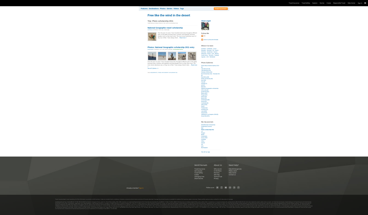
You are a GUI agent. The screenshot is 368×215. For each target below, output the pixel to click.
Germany (203, 52)
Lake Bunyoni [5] (205, 69)
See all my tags (205, 152)
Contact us (232, 174)
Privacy (216, 178)
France (217, 50)
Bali (202, 128)
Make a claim (233, 171)
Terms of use (218, 176)
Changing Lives (199, 176)
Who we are (218, 169)
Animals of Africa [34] (206, 72)
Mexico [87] (204, 93)
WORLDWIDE (150, 49)
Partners (216, 173)
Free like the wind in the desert (169, 15)
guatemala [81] (205, 91)
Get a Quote (198, 171)
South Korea (204, 55)
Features (144, 9)
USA (207, 57)
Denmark (209, 50)
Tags (182, 9)
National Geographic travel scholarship (165, 28)
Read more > (183, 37)
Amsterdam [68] (205, 99)
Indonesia (203, 53)
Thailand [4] (204, 108)
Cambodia (209, 48)
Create (329, 3)
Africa (202, 141)
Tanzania (211, 55)
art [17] (203, 85)
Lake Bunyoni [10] (206, 70)
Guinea (215, 52)
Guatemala (210, 52)
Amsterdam (204, 136)
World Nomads (10, 3)
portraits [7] (204, 83)
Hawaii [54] (204, 112)
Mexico (217, 53)
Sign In (360, 3)
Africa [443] (204, 104)
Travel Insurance (294, 3)
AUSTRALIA (150, 29)
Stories (322, 3)
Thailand (216, 55)
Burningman (204, 147)
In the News (217, 171)
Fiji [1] (202, 106)
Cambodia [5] (204, 103)
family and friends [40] (207, 78)
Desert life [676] (205, 116)
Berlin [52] (204, 98)
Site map (217, 174)
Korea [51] (204, 101)
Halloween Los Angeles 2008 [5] (209, 114)
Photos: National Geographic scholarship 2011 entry (171, 47)
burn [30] (203, 80)
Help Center (351, 3)
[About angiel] (205, 29)
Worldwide (212, 57)
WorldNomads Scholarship (208, 125)
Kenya (209, 53)
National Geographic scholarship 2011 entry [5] (209, 89)
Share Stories (198, 178)
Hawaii (203, 142)
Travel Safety (306, 3)
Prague (203, 133)
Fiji (213, 50)
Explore (314, 3)
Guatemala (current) (206, 126)
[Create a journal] (220, 9)
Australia (203, 48)
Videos (176, 9)
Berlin (202, 134)
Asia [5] (203, 82)
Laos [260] (204, 111)
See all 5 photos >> (153, 68)
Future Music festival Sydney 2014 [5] (210, 66)
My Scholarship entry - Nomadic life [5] (210, 74)
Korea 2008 (204, 137)
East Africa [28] (205, 77)
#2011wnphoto (153, 72)
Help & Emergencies (235, 169)
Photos (163, 9)
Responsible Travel (339, 3)
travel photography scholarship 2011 (167, 72)
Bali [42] (203, 86)
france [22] (204, 96)
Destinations (154, 9)
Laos (213, 53)
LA (202, 131)
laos (202, 146)
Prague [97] (204, 95)
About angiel (206, 21)
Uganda (203, 57)
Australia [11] (204, 109)
